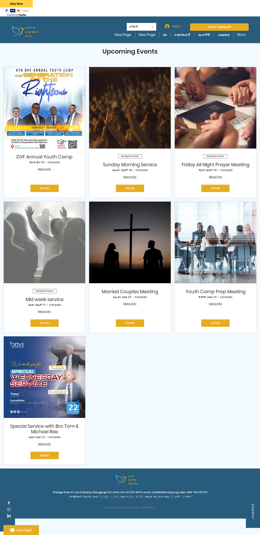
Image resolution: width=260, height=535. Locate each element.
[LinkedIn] (9, 516)
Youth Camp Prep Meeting (215, 291)
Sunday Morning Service (130, 164)
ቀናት (131, 476)
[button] (9, 509)
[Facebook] (9, 503)
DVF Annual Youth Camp (44, 157)
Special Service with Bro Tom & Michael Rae (44, 429)
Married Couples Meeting (130, 291)
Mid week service (44, 299)
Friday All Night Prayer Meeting (215, 164)
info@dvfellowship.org (165, 492)
